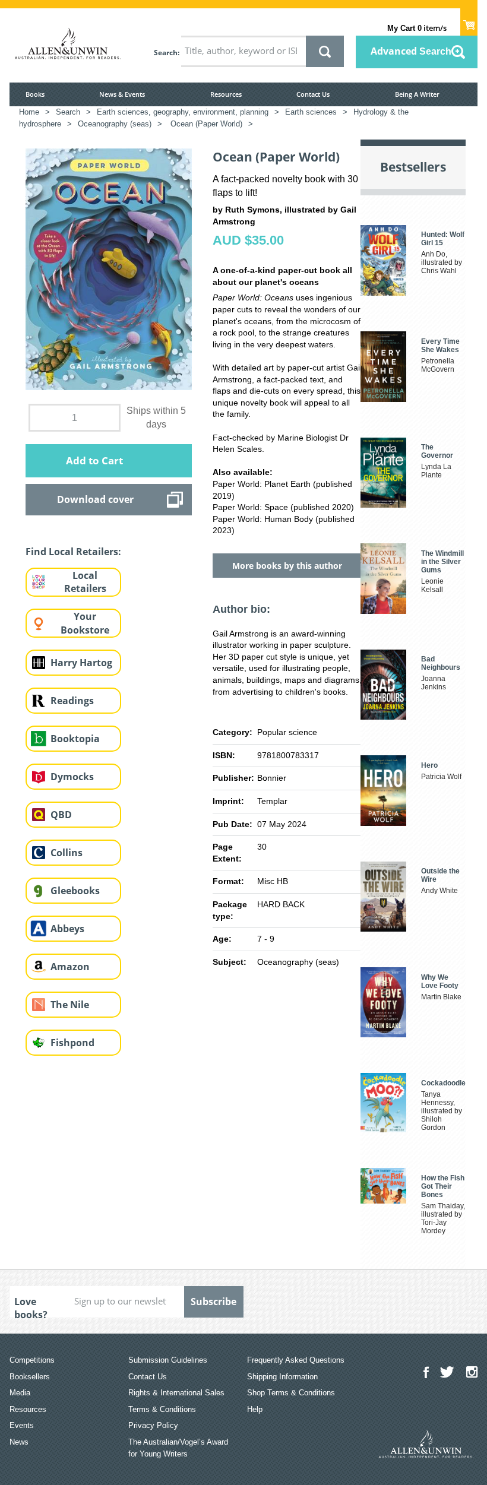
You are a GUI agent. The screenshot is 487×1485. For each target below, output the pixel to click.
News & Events (122, 94)
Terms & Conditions (162, 1409)
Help (255, 1409)
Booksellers (30, 1376)
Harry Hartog (81, 662)
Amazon (70, 966)
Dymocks (72, 776)
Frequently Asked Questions (295, 1360)
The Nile (69, 1004)
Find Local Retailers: (73, 551)
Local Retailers (85, 582)
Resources (226, 94)
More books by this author (287, 565)
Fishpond (72, 1042)
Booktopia (75, 738)
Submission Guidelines (167, 1360)
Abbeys (67, 928)
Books (35, 94)
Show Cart (468, 21)
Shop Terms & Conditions (291, 1392)
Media (20, 1392)
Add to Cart (94, 460)
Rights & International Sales (176, 1392)
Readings (72, 700)
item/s (417, 28)
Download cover (95, 499)
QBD (61, 814)
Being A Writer (417, 94)
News (19, 1441)
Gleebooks (75, 890)
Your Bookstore (85, 623)
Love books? (31, 1306)
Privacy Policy (153, 1425)
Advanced (411, 51)
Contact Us (313, 94)
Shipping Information (282, 1376)
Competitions (32, 1360)
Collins (66, 852)
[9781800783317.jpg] (109, 268)
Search (166, 53)
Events (22, 1425)
